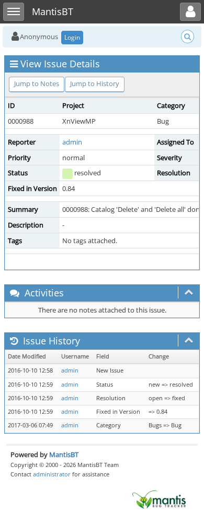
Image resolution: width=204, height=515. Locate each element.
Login (72, 37)
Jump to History (94, 83)
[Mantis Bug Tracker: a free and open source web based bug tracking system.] (159, 499)
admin (72, 142)
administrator (52, 474)
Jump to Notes (36, 83)
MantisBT (63, 454)
